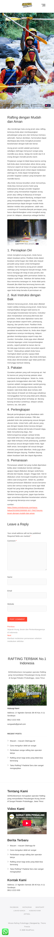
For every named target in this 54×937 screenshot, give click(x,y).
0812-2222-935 (13, 720)
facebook (14, 907)
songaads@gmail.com (16, 724)
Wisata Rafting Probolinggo (18, 923)
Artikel (27, 914)
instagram (27, 907)
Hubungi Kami (35, 911)
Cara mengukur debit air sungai (23, 746)
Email (9, 591)
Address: (11, 713)
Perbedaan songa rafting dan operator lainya (26, 855)
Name (9, 577)
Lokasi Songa (19, 911)
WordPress (30, 930)
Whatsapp (40, 907)
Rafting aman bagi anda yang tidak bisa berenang (26, 863)
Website (10, 604)
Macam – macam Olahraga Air (22, 741)
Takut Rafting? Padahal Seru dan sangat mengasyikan (27, 870)
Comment (12, 541)
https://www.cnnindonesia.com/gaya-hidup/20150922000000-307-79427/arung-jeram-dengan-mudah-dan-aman (25, 510)
